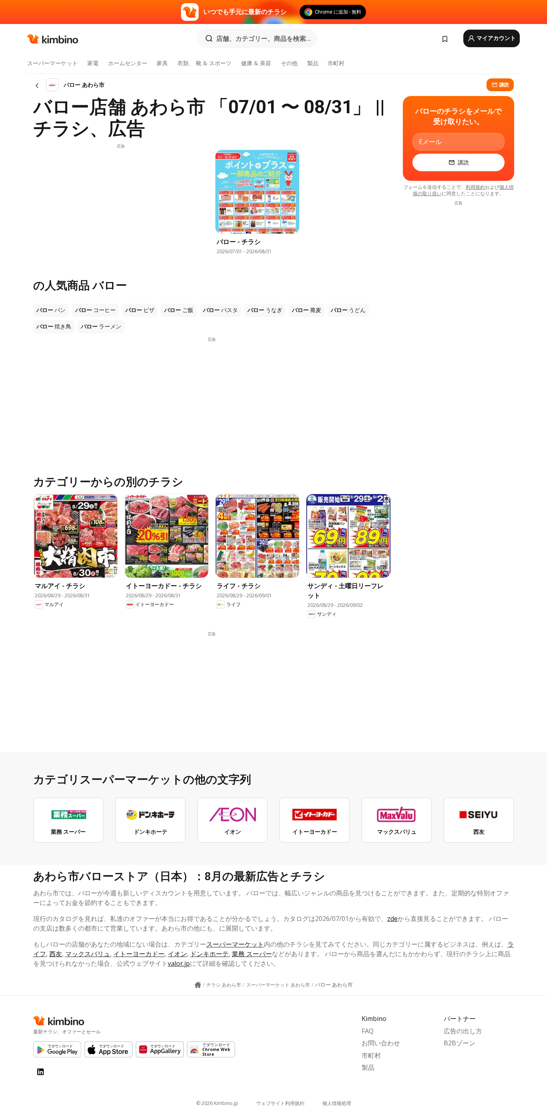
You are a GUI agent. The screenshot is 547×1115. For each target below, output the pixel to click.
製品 (312, 63)
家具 (162, 63)
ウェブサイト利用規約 (280, 1103)
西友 (55, 953)
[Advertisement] (121, 205)
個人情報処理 (336, 1103)
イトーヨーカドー (139, 953)
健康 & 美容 (256, 63)
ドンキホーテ (209, 953)
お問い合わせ (381, 1043)
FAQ (368, 1031)
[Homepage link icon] (198, 985)
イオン (177, 953)
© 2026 (217, 1103)
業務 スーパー (252, 953)
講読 (504, 84)
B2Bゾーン (459, 1043)
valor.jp (179, 963)
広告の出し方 (463, 1031)
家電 (93, 63)
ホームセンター (127, 63)
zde (392, 918)
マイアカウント (495, 38)
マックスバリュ (87, 953)
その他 (289, 63)
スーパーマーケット (52, 63)
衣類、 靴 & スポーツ (204, 63)
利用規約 (475, 187)
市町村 (336, 63)
